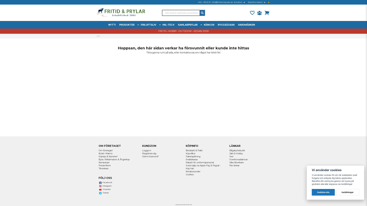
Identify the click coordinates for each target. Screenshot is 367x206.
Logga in (146, 150)
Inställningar (348, 192)
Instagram (107, 186)
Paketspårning (193, 156)
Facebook (107, 182)
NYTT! (112, 24)
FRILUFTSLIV (148, 24)
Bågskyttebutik (237, 150)
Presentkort (105, 165)
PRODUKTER (126, 24)
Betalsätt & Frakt (194, 150)
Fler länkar (234, 165)
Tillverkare (104, 168)
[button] (269, 2)
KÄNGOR (209, 24)
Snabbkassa (192, 159)
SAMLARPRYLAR (188, 24)
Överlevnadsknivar (238, 159)
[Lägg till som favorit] (252, 13)
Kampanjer (104, 162)
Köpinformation (255, 2)
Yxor (231, 156)
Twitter (106, 193)
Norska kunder (193, 171)
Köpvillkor (190, 153)
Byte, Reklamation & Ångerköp (114, 159)
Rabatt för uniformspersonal (200, 162)
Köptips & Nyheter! (108, 156)
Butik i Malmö (106, 153)
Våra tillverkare (236, 162)
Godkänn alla (323, 192)
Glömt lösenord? (150, 156)
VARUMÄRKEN (246, 24)
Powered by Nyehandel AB (183, 204)
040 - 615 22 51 (204, 2)
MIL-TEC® (168, 24)
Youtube (107, 189)
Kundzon (238, 2)
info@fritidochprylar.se (222, 2)
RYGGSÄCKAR (226, 24)
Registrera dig (149, 153)
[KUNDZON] (259, 13)
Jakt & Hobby (236, 153)
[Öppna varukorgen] (267, 13)
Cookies (190, 174)
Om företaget (106, 150)
